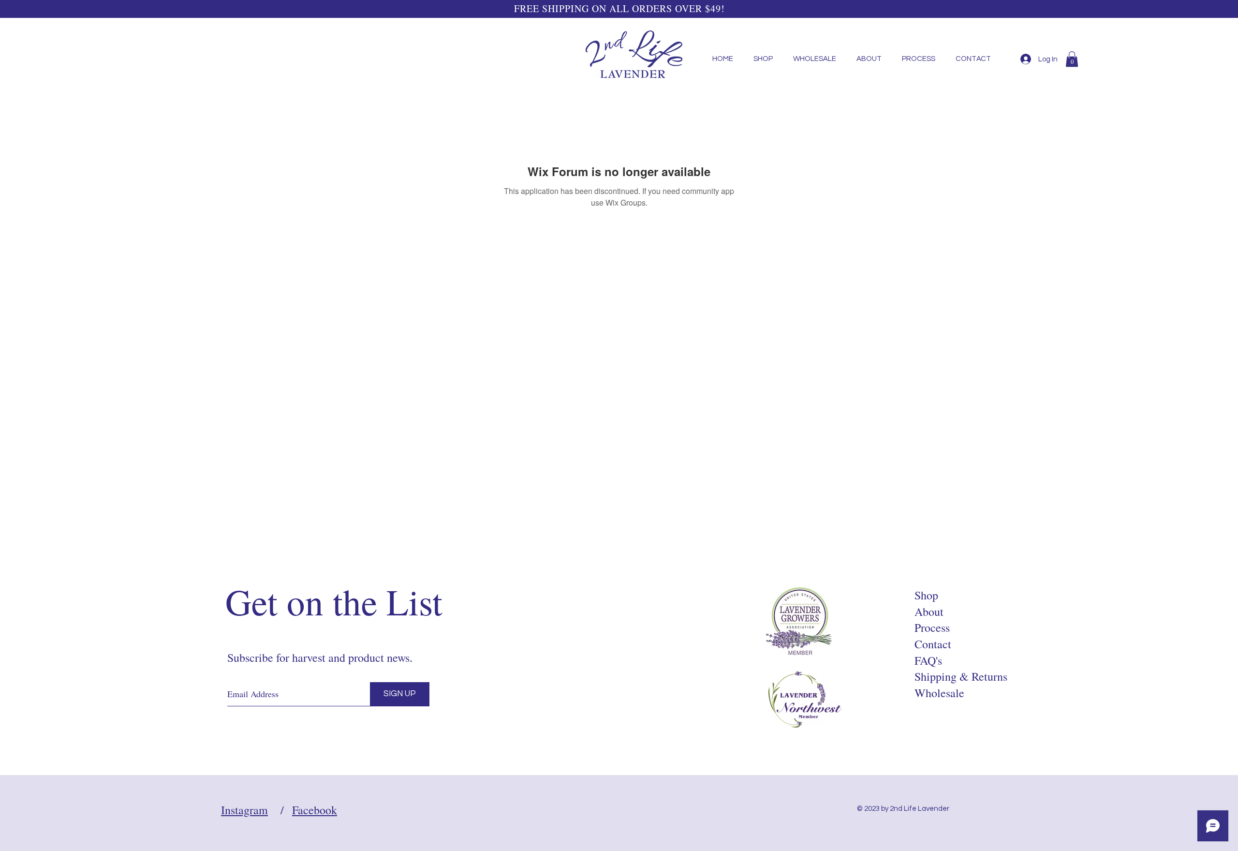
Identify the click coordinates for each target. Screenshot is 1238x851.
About (928, 611)
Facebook (314, 810)
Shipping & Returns (960, 676)
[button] (1071, 59)
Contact (932, 644)
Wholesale (939, 693)
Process (932, 627)
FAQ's (928, 660)
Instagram (244, 810)
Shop (926, 595)
